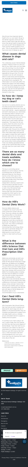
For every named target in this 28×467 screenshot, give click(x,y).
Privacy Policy (5, 457)
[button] (24, 441)
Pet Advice (4, 428)
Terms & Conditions (15, 457)
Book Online (14, 3)
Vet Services (4, 418)
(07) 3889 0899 (5, 409)
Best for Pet (4, 423)
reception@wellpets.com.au (8, 407)
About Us (3, 416)
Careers (3, 426)
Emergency (4, 421)
